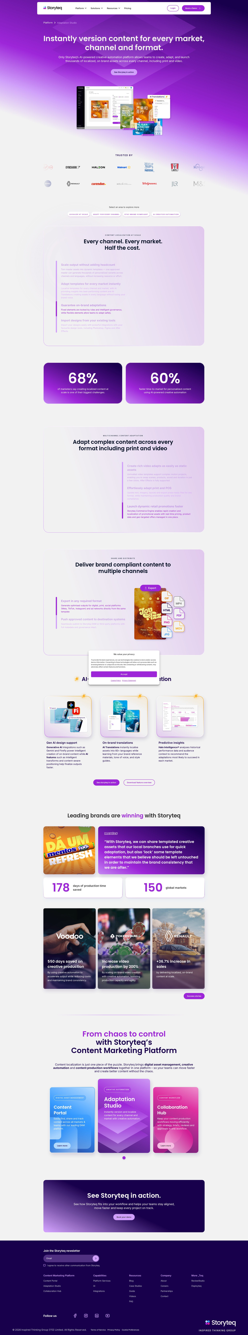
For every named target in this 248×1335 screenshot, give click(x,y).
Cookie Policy (116, 681)
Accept (124, 674)
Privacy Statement (129, 681)
